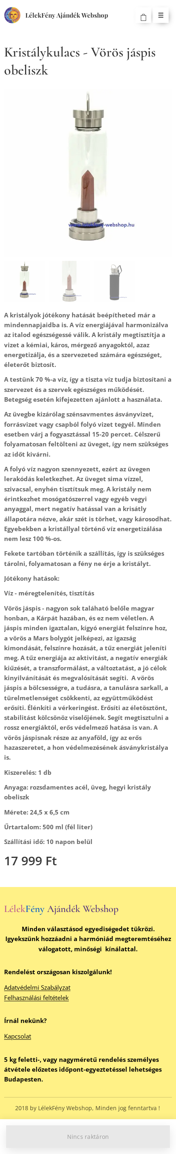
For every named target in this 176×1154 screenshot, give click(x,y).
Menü (161, 15)
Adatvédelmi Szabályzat (37, 987)
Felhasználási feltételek (36, 997)
